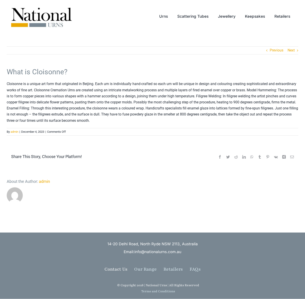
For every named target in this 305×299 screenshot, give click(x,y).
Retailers (176, 269)
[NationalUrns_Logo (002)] (43, 6)
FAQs (195, 269)
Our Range (145, 269)
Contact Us (115, 269)
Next (291, 50)
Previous (276, 50)
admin (14, 131)
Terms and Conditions (158, 291)
